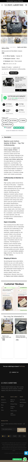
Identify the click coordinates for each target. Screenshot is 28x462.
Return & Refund (12, 400)
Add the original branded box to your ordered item (20, 79)
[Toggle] (2, 137)
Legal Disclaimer (12, 414)
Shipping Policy (12, 407)
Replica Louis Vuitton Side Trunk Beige (6, 337)
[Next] (26, 337)
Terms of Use (13, 410)
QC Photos (14, 120)
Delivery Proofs (8, 124)
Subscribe (21, 429)
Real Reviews (23, 402)
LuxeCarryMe (14, 5)
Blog (2, 405)
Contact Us (15, 372)
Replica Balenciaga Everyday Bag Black (20, 336)
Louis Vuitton (13, 47)
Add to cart (13, 73)
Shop (7, 47)
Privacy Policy (13, 404)
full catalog (9, 218)
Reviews (23, 120)
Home (3, 47)
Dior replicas (9, 255)
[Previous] (1, 337)
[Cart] (26, 5)
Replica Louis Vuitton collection (15, 276)
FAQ (6, 120)
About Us (3, 399)
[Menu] (2, 5)
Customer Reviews (14, 284)
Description (7, 137)
